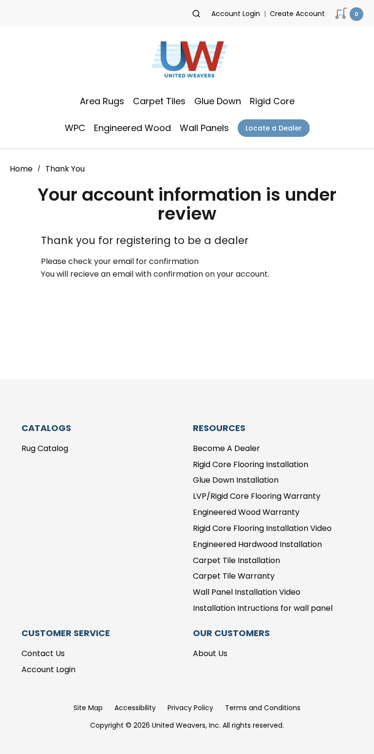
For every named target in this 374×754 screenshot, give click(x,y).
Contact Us (43, 653)
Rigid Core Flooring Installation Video (262, 528)
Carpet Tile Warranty (234, 576)
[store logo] (187, 62)
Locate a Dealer (273, 128)
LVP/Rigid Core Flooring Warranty (256, 496)
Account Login (235, 13)
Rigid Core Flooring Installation (250, 464)
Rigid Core (272, 101)
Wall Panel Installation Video (246, 592)
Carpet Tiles (159, 101)
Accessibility (135, 708)
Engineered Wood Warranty (246, 512)
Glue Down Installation (236, 480)
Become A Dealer (226, 448)
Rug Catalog (44, 448)
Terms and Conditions (262, 708)
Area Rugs (102, 101)
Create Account (297, 13)
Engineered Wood (132, 128)
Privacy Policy (190, 708)
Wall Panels (204, 128)
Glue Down (217, 101)
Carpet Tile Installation (236, 560)
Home (22, 168)
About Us (210, 653)
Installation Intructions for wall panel (263, 608)
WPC (75, 128)
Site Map (88, 708)
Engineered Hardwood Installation (257, 544)
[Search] (196, 13)
